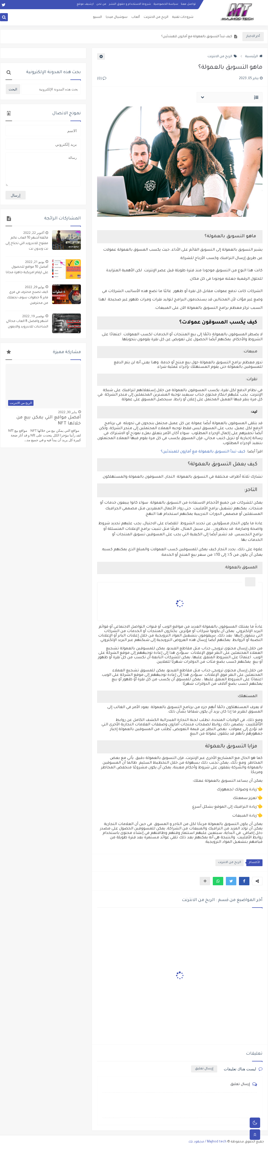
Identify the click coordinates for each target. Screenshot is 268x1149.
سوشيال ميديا (116, 17)
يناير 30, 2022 (67, 412)
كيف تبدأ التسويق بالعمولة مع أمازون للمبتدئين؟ (203, 452)
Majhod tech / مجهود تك (207, 1142)
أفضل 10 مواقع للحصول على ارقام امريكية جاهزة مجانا (27, 269)
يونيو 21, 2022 (34, 262)
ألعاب (135, 17)
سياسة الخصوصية (166, 4)
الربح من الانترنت (156, 17)
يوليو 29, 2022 (34, 287)
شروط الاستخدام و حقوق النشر (130, 4)
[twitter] (3, 4)
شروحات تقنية (182, 17)
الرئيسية (251, 56)
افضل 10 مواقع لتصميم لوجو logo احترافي (200, 37)
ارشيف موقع (85, 4)
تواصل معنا (188, 4)
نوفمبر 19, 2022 (33, 316)
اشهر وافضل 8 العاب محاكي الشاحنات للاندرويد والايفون (27, 324)
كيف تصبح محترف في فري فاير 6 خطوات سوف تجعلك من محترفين (27, 297)
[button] (244, 881)
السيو (97, 17)
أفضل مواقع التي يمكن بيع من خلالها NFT (48, 420)
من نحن (101, 4)
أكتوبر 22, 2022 (33, 232)
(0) (100, 79)
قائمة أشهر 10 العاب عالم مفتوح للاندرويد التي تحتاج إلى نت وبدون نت (26, 243)
